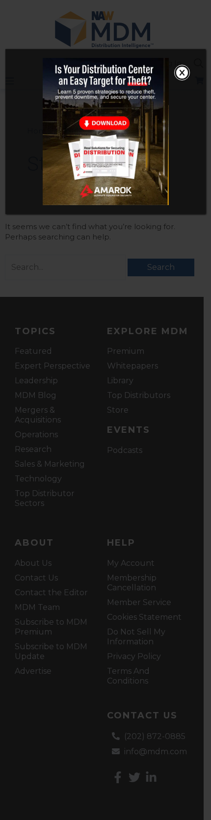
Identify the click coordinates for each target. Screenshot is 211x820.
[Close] (182, 72)
